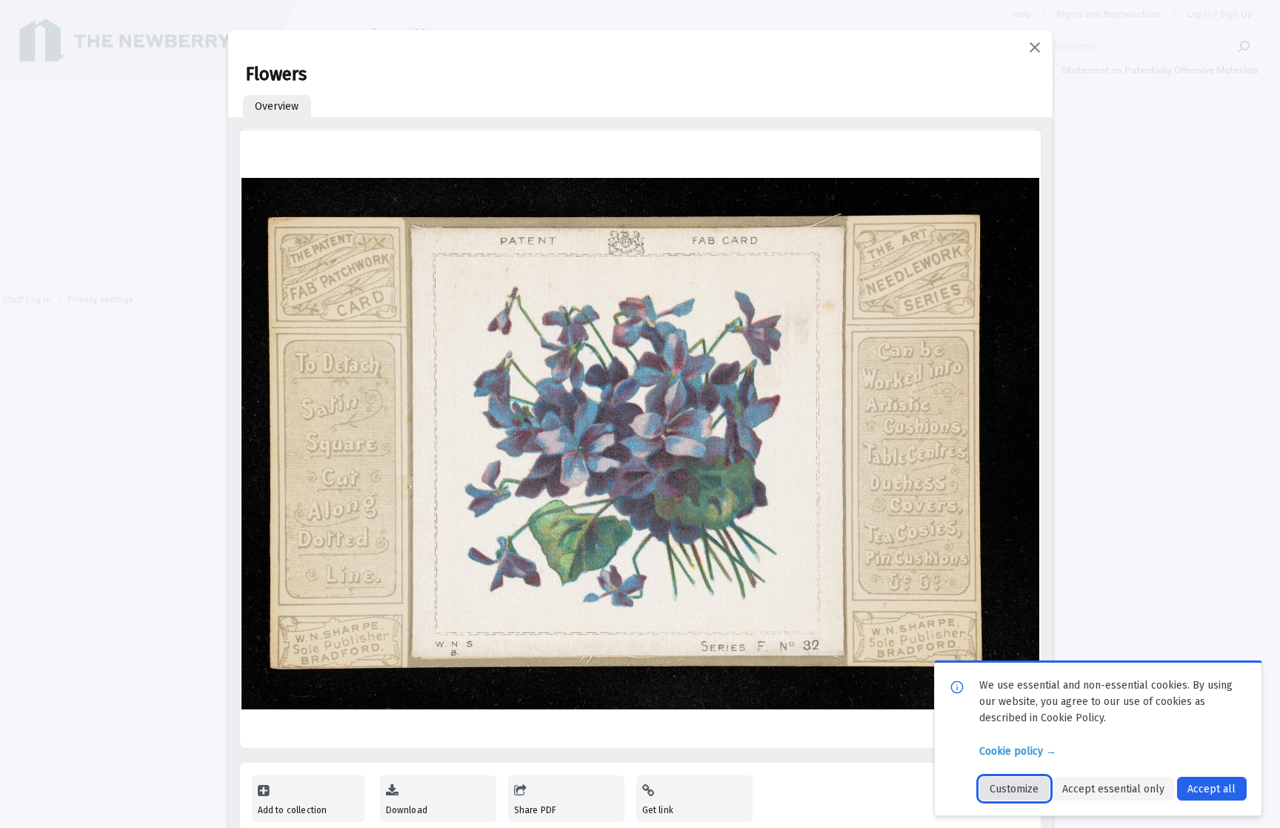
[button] (1035, 47)
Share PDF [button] (535, 810)
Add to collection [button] (292, 810)
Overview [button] (277, 106)
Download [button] (406, 810)
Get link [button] (657, 810)
